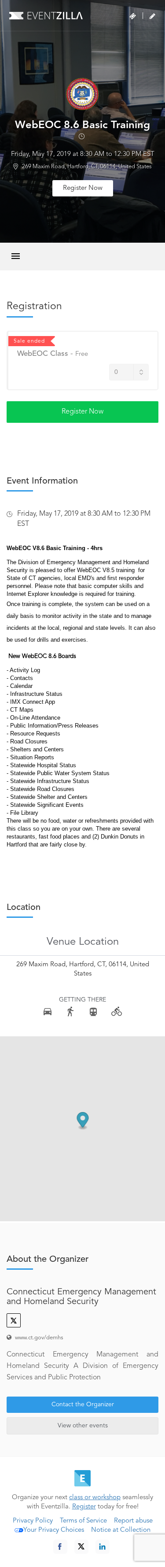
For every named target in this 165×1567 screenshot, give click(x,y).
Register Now (83, 188)
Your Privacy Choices (53, 1530)
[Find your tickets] (132, 16)
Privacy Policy (33, 1521)
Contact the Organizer (82, 1404)
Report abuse (133, 1521)
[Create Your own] (152, 16)
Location (23, 907)
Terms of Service (83, 1521)
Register (84, 1507)
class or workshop (95, 1497)
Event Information (42, 481)
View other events (83, 1426)
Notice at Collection (120, 1530)
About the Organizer (47, 1259)
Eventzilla (46, 15)
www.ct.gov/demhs (39, 1338)
